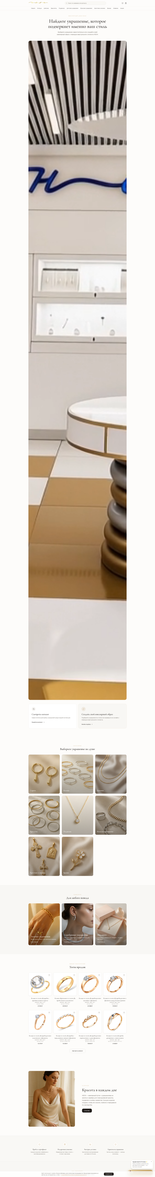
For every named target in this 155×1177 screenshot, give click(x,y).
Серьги (33, 8)
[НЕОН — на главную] (38, 3)
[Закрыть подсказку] (151, 1162)
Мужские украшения (86, 8)
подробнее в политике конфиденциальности (73, 1175)
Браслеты (54, 8)
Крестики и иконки (99, 8)
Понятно (109, 1174)
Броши (109, 8)
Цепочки (46, 8)
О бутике (87, 1110)
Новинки (115, 8)
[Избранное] (122, 3)
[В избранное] (49, 975)
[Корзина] (125, 3)
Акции (122, 8)
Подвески (62, 8)
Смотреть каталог (77, 1051)
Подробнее (40, 994)
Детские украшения (72, 8)
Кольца (39, 8)
